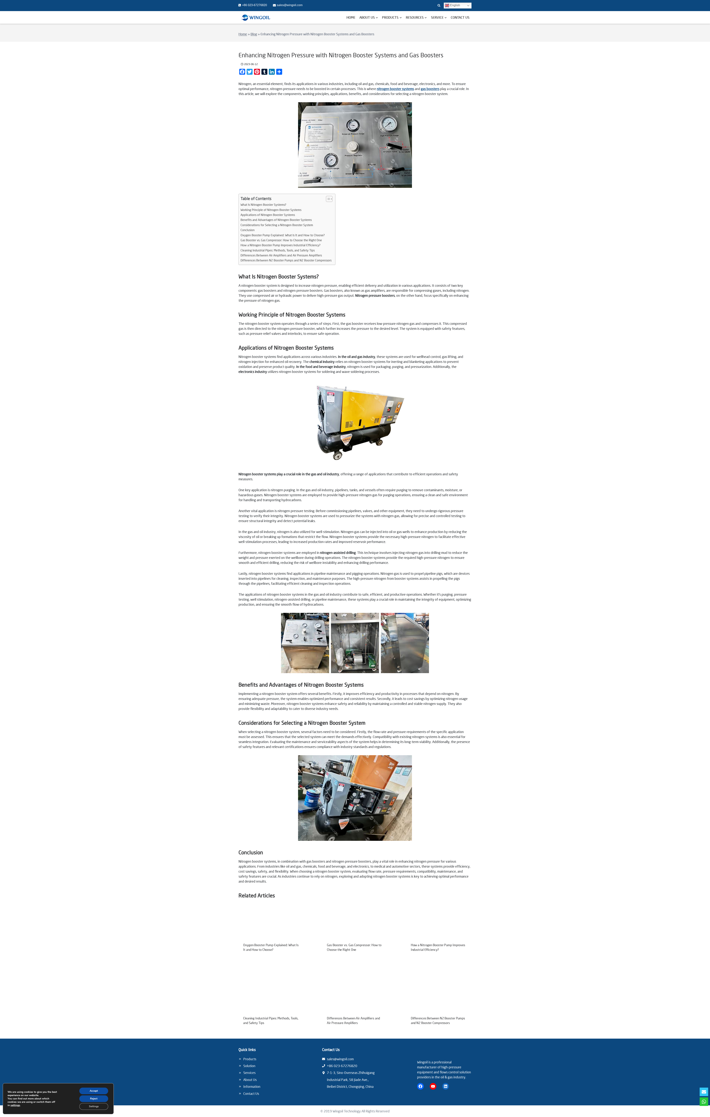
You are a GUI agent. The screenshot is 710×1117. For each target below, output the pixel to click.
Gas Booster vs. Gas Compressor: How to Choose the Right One (281, 240)
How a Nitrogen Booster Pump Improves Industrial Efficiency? (280, 245)
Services (249, 1073)
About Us (250, 1080)
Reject (93, 1098)
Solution (249, 1066)
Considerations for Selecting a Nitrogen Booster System (277, 225)
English (454, 5)
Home (243, 34)
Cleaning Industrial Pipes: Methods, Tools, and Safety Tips (278, 250)
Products (249, 1059)
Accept (94, 1091)
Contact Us (251, 1093)
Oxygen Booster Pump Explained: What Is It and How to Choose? (283, 235)
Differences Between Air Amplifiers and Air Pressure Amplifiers (281, 255)
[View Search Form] (439, 6)
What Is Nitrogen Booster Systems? (263, 205)
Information (251, 1086)
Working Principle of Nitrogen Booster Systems (271, 210)
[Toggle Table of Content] (327, 199)
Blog (254, 34)
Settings (94, 1106)
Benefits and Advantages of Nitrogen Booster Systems (276, 220)
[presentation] (271, 924)
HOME (350, 17)
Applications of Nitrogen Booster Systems (268, 215)
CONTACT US (460, 17)
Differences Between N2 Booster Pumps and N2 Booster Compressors (286, 260)
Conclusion (248, 230)
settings (15, 1105)
